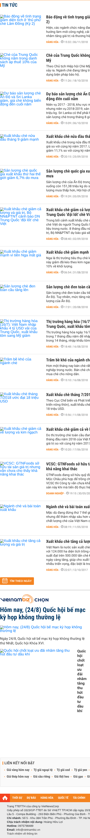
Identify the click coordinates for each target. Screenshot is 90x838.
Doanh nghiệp (55, 493)
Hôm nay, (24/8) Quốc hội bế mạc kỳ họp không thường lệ (43, 613)
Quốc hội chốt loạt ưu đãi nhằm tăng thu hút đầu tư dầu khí (82, 681)
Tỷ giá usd (63, 770)
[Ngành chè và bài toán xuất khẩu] (21, 518)
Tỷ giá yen (80, 770)
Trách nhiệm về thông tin (22, 833)
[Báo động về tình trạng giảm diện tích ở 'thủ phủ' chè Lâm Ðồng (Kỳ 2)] (21, 28)
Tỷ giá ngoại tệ (43, 770)
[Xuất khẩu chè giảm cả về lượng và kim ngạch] (21, 441)
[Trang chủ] (5, 798)
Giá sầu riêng (41, 776)
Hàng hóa (52, 42)
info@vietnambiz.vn (28, 829)
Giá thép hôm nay (18, 776)
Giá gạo (78, 776)
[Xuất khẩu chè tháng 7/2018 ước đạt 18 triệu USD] (21, 406)
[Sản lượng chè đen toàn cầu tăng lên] (21, 298)
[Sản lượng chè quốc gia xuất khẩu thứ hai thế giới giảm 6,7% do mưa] (21, 182)
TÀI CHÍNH (79, 798)
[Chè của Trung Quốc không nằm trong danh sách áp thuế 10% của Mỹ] (21, 67)
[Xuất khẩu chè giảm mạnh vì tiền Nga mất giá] (21, 263)
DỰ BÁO (31, 798)
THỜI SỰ (17, 798)
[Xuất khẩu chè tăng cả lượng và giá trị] (21, 553)
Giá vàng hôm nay (18, 770)
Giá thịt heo (61, 776)
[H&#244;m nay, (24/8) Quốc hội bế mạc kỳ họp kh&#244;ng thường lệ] (43, 629)
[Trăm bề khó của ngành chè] (21, 371)
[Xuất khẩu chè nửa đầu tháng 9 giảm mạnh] (21, 148)
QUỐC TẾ (63, 798)
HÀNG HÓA (47, 798)
